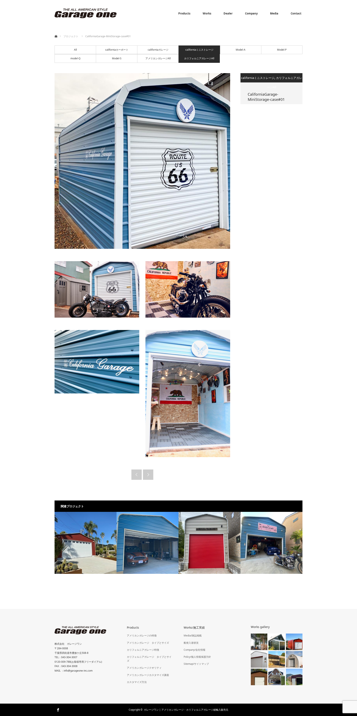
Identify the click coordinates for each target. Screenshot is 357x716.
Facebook (58, 709)
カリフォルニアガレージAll (199, 58)
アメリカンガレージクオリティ (144, 668)
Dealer (228, 13)
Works (207, 13)
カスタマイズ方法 (137, 682)
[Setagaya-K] (271, 543)
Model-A (240, 49)
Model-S (116, 58)
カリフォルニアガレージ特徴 (143, 650)
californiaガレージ (158, 49)
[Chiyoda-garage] (209, 543)
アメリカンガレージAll (158, 58)
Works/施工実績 (194, 627)
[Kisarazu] (147, 543)
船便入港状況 (191, 643)
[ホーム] (56, 31)
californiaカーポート (116, 49)
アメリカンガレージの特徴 (142, 635)
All (75, 49)
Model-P (282, 49)
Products (184, 13)
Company (251, 13)
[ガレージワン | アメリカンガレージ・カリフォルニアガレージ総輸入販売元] (86, 13)
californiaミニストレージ (199, 49)
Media (274, 13)
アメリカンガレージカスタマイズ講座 (148, 675)
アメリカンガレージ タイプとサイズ (148, 643)
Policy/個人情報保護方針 (197, 657)
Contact (296, 13)
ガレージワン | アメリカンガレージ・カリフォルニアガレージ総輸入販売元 (186, 709)
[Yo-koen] (86, 543)
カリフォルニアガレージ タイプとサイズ (149, 658)
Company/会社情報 (194, 650)
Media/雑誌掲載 (193, 635)
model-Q (75, 58)
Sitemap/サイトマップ (196, 664)
